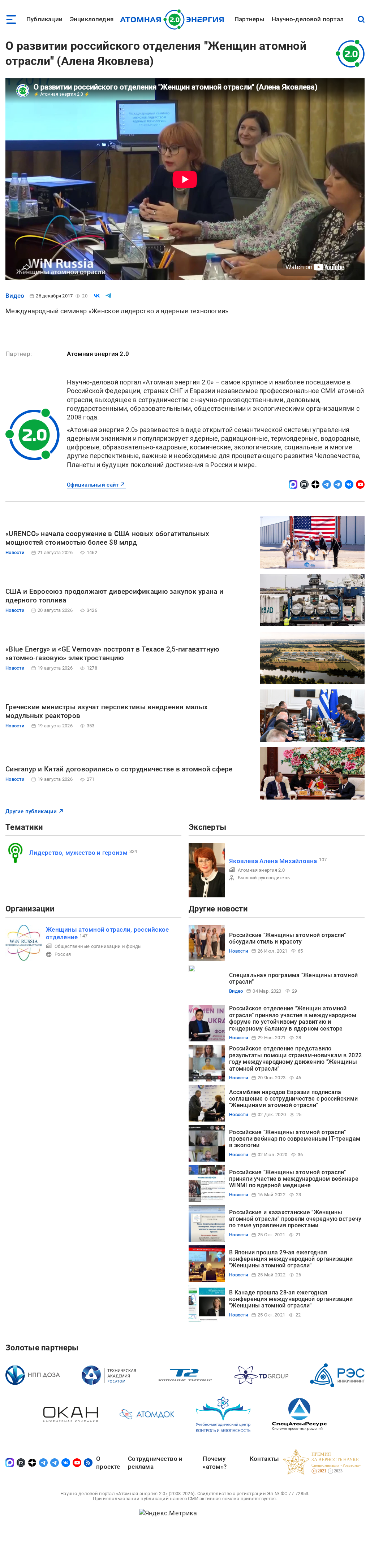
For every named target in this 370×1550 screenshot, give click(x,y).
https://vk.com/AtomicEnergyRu (349, 484)
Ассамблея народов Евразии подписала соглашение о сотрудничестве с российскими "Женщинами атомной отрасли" (293, 1099)
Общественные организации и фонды (98, 946)
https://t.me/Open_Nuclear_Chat (338, 484)
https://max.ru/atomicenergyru (293, 484)
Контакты (264, 1458)
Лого (174, 19)
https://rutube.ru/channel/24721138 (304, 484)
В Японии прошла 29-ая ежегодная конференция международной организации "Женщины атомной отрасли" (291, 1259)
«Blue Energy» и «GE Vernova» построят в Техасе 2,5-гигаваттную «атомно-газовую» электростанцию (112, 653)
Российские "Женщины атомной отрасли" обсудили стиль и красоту (287, 938)
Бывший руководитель (264, 877)
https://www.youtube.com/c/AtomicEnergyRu (360, 484)
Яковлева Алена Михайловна (273, 861)
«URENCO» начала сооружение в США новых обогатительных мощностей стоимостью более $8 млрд (107, 538)
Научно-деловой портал (308, 19)
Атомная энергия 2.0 (261, 870)
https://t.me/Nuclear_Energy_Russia (326, 484)
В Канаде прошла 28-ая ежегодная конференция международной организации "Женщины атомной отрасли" (291, 1299)
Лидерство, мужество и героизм (78, 852)
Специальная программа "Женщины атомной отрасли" (293, 978)
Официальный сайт (93, 485)
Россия (63, 954)
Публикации (44, 19)
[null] (97, 296)
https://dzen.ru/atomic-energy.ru (315, 484)
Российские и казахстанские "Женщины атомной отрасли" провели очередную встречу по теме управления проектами (295, 1219)
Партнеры (249, 19)
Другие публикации (31, 811)
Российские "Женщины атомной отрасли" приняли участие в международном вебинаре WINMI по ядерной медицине (293, 1179)
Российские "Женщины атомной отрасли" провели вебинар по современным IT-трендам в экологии (294, 1139)
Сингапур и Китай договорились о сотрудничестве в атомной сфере (119, 769)
